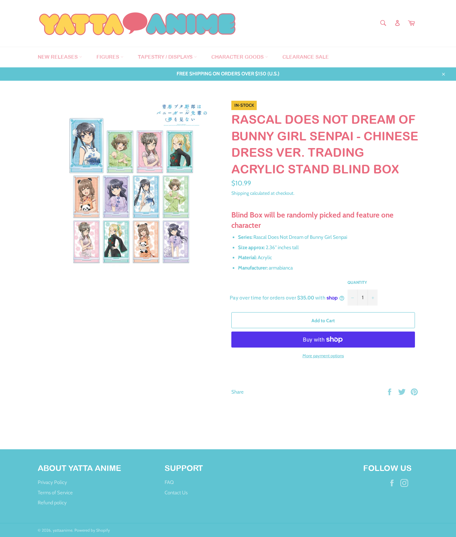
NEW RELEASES (58, 57)
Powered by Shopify (92, 530)
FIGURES (108, 57)
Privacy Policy (52, 482)
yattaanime (62, 530)
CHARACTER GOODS (238, 57)
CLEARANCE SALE (305, 57)
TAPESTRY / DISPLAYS (166, 57)
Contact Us (176, 493)
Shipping (240, 193)
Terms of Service (55, 493)
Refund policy (52, 503)
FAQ (169, 482)
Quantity (357, 282)
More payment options (323, 355)
